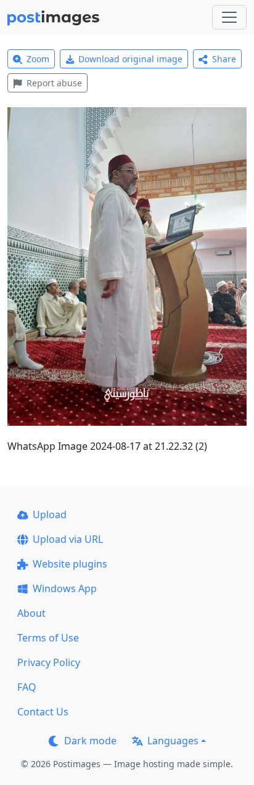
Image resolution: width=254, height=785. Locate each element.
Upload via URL (68, 539)
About (31, 613)
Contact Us (42, 711)
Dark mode (90, 740)
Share (224, 59)
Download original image (130, 59)
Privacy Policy (48, 662)
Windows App (65, 588)
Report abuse (54, 83)
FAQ (26, 687)
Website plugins (70, 564)
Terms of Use (48, 638)
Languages (173, 740)
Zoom (38, 59)
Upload (50, 514)
